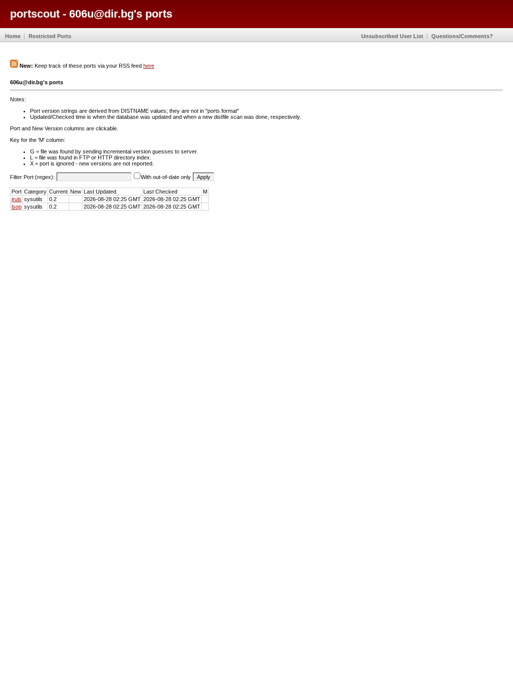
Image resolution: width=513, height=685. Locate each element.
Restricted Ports (50, 36)
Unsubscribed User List (392, 36)
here (148, 66)
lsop (17, 207)
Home (13, 36)
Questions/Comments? (462, 36)
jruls (17, 199)
